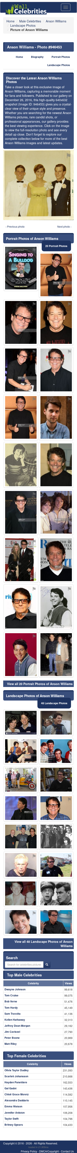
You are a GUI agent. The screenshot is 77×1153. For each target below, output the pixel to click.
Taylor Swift (11, 1119)
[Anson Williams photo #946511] (56, 370)
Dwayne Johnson (14, 989)
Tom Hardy (11, 1007)
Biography (37, 57)
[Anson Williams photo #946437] (56, 512)
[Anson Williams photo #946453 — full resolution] (38, 185)
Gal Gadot (10, 1088)
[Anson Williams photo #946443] (21, 751)
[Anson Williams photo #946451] (56, 808)
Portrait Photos (61, 57)
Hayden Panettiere (15, 1082)
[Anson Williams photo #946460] (21, 465)
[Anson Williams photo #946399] (56, 322)
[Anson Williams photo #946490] (21, 865)
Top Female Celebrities (26, 1055)
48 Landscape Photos (54, 703)
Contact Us (67, 1151)
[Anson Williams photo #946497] (56, 275)
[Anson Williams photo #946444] (21, 836)
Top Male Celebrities (24, 974)
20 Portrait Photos (56, 246)
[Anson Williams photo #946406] (21, 808)
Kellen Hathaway (14, 1020)
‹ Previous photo (15, 226)
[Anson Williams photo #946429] (56, 465)
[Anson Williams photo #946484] (21, 417)
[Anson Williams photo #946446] (56, 655)
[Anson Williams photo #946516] (56, 893)
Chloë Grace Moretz (16, 1094)
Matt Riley (10, 1044)
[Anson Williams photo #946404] (21, 779)
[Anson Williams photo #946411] (56, 751)
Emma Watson (13, 1106)
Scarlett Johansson (16, 1076)
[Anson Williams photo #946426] (56, 779)
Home (19, 57)
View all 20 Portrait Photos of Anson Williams (40, 684)
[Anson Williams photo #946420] (21, 607)
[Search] (46, 964)
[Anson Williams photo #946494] (21, 512)
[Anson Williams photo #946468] (21, 560)
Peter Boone (12, 1038)
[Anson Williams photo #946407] (56, 922)
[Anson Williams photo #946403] (21, 655)
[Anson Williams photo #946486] (56, 836)
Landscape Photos (58, 65)
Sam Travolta (12, 1014)
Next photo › (64, 226)
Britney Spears (13, 1125)
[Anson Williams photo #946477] (21, 268)
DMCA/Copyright (49, 1151)
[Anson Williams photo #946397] (21, 922)
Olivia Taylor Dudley (16, 1070)
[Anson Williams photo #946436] (21, 722)
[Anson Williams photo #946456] (56, 417)
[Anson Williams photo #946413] (56, 722)
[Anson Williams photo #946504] (56, 560)
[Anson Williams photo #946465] (21, 893)
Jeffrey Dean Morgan (17, 1026)
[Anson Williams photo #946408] (56, 607)
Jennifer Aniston (14, 1112)
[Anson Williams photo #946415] (56, 865)
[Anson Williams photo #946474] (21, 370)
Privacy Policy (29, 1151)
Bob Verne (10, 1001)
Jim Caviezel (12, 1032)
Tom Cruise (11, 995)
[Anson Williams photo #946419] (21, 322)
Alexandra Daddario (16, 1100)
